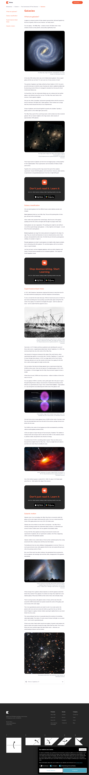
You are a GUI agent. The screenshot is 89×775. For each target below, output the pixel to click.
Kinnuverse (9, 6)
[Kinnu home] (7, 712)
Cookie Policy (9, 724)
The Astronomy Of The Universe (29, 6)
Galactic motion (10, 26)
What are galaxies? (11, 11)
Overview (83, 749)
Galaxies (43, 6)
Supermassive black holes (12, 21)
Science (16, 6)
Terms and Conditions (11, 723)
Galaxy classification (11, 16)
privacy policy (79, 762)
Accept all (74, 770)
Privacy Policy (9, 721)
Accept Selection (51, 770)
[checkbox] (43, 766)
